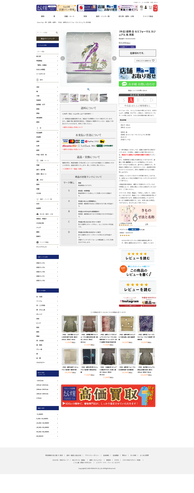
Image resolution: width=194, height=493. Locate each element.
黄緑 (37, 336)
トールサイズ (40, 74)
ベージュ (39, 301)
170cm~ (39, 398)
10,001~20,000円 (42, 423)
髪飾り (38, 236)
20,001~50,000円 (42, 427)
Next (114, 58)
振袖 (37, 109)
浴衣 (37, 87)
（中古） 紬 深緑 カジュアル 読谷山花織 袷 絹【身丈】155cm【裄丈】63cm (146, 369)
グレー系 (39, 349)
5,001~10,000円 (42, 418)
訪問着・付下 (40, 104)
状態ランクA (40, 267)
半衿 (37, 204)
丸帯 (37, 146)
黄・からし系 (40, 310)
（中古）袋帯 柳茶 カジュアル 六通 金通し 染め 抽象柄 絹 (127, 337)
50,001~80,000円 (42, 432)
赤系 (37, 319)
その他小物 (40, 223)
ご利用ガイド (137, 2)
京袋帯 (38, 137)
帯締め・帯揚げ (41, 219)
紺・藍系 (39, 345)
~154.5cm (39, 380)
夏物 (37, 122)
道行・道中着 (40, 169)
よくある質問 (145, 2)
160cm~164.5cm (42, 389)
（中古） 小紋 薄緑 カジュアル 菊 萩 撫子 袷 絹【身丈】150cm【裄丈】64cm (70, 337)
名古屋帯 (39, 133)
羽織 (37, 165)
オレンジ (39, 314)
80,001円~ (40, 436)
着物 (37, 184)
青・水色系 (40, 340)
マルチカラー (40, 362)
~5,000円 (39, 414)
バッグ (38, 227)
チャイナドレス (41, 247)
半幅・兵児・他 (41, 155)
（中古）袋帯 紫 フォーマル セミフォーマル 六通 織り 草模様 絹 (146, 337)
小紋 (37, 96)
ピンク (38, 323)
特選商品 (39, 61)
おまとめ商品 (40, 69)
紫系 (37, 327)
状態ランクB (40, 272)
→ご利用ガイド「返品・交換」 (72, 169)
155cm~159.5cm (42, 385)
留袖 (37, 113)
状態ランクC (40, 276)
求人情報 (133, 455)
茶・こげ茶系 (40, 305)
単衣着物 (39, 118)
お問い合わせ (154, 2)
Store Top (40, 22)
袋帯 (49, 22)
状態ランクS (40, 263)
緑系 (37, 332)
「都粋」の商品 (41, 65)
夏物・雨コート (41, 174)
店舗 (141, 9)
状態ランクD (40, 280)
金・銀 (38, 358)
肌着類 (38, 208)
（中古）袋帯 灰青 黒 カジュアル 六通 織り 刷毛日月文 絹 (89, 369)
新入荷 (38, 56)
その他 (38, 193)
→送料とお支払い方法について (72, 127)
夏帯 (37, 150)
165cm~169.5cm (42, 394)
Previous (62, 58)
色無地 (38, 100)
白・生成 (39, 297)
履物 (37, 232)
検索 (155, 9)
